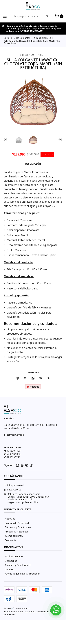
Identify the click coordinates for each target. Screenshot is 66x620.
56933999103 (14, 489)
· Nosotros (9, 518)
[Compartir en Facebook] (17, 378)
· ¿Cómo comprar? (13, 535)
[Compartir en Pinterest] (40, 378)
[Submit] (47, 16)
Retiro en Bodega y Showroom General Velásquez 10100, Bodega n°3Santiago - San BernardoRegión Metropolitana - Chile (28, 498)
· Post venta (10, 540)
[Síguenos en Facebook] (22, 465)
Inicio (7, 38)
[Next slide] (59, 139)
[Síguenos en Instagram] (17, 465)
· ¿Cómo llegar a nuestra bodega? (22, 573)
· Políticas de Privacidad (16, 523)
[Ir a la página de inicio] (33, 6)
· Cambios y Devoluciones (17, 565)
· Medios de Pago (13, 556)
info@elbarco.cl (15, 485)
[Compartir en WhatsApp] (33, 378)
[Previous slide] (6, 139)
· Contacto (9, 569)
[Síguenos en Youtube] (26, 465)
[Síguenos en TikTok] (31, 465)
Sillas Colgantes (22, 38)
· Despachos (10, 560)
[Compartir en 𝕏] (25, 378)
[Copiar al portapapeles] (48, 378)
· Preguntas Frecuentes (16, 531)
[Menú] (5, 16)
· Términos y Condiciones (17, 527)
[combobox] (31, 16)
